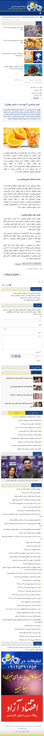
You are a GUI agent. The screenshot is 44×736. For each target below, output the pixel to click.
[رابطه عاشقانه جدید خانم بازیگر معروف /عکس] (37, 388)
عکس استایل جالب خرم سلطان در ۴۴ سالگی (21, 395)
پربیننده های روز (34, 413)
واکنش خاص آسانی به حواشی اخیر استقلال (29, 449)
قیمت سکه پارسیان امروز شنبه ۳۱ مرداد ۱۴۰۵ (29, 584)
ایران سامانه (18, 731)
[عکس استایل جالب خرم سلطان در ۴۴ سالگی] (37, 396)
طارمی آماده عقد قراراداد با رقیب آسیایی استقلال (27, 496)
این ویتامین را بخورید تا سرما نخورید (30, 298)
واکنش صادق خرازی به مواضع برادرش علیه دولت (27, 577)
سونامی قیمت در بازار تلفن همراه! (32, 580)
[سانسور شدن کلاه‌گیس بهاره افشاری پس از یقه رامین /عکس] (37, 405)
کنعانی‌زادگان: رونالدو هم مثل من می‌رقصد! (29, 442)
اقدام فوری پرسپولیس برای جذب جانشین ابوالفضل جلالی (25, 520)
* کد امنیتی (38, 352)
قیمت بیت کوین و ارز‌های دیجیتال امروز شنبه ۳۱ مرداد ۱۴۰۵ (13, 67)
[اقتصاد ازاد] (22, 708)
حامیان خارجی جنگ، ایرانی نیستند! (31, 493)
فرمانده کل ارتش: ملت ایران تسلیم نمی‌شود (29, 605)
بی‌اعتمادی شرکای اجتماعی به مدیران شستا (29, 510)
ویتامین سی (29, 268)
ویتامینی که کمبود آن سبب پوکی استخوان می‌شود (26, 293)
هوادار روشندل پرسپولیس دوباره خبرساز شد (29, 435)
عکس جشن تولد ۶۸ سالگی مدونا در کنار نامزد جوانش (19, 378)
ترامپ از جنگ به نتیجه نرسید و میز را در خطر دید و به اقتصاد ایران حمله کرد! (22, 537)
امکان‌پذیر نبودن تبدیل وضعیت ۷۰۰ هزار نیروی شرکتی (26, 500)
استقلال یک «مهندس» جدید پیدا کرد (31, 424)
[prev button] (8, 454)
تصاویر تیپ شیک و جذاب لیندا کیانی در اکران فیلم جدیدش (22, 480)
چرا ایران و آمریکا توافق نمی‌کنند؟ (32, 564)
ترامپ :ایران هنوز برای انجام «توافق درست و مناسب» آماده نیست (23, 609)
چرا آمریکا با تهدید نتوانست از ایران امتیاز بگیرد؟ (28, 629)
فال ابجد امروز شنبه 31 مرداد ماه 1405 (30, 636)
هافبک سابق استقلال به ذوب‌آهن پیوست (30, 431)
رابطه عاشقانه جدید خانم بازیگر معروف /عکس (21, 387)
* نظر (39, 332)
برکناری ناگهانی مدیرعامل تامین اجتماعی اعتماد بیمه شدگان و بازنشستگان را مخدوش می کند (25, 648)
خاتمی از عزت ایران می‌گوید (33, 542)
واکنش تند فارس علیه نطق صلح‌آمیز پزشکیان (29, 612)
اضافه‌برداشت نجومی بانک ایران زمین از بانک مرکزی (27, 560)
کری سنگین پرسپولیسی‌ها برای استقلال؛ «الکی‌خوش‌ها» (26, 438)
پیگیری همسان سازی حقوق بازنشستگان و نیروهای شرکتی (25, 557)
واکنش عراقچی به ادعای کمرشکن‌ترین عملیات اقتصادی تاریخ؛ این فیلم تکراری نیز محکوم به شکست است (22, 568)
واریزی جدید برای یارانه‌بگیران (32, 625)
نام (40, 316)
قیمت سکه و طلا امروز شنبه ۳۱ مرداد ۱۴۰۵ (13, 41)
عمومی (31, 80)
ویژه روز (16, 413)
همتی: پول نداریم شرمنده (34, 546)
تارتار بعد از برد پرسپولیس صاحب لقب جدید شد (28, 427)
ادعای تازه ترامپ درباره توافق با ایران (31, 602)
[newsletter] (11, 274)
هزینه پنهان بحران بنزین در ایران (32, 507)
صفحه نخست (38, 80)
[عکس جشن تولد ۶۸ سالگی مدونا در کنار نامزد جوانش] (37, 380)
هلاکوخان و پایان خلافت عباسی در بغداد (30, 533)
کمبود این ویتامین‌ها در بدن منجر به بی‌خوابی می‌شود (25, 295)
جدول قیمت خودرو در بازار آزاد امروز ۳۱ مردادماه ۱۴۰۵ (12, 54)
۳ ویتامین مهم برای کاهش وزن (31, 300)
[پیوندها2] (22, 683)
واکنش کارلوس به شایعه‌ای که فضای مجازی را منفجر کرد (26, 445)
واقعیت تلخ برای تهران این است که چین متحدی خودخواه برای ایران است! (23, 524)
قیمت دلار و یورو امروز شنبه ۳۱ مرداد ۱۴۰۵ (13, 28)
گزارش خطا (5, 285)
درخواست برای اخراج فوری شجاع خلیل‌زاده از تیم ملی (27, 417)
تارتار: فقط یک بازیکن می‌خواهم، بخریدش (29, 420)
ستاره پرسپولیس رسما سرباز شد (32, 549)
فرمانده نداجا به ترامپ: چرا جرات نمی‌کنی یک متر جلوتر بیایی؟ (24, 573)
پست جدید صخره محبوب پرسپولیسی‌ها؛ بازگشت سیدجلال (25, 553)
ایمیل (40, 324)
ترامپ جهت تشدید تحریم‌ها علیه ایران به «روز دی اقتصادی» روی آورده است (22, 515)
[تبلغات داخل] (22, 661)
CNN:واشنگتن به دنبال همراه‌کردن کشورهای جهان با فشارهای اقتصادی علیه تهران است (22, 621)
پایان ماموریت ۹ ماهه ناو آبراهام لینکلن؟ (30, 633)
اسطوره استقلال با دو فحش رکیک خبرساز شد (28, 489)
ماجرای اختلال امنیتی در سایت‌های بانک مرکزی (28, 616)
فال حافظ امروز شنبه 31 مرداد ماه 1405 (30, 640)
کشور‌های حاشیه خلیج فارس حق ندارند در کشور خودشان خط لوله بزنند (22, 529)
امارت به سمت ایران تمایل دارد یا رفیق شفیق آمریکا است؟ (25, 503)
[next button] (3, 454)
